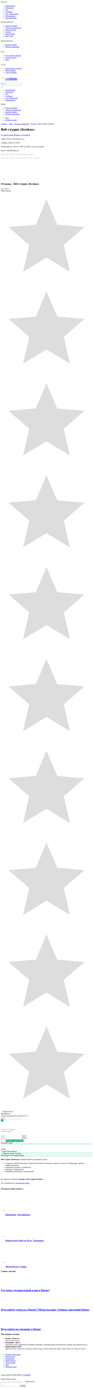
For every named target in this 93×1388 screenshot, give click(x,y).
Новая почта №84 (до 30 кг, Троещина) (24, 1240)
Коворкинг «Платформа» (18, 1214)
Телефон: (4, 143)
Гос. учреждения (11, 14)
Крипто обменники (13, 1354)
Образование (10, 16)
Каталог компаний (22, 124)
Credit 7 (8, 32)
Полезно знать (11, 58)
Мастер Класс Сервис (16, 1266)
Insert (23, 1386)
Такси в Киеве (11, 72)
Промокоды (10, 1359)
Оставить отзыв (7, 135)
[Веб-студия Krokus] (19, 179)
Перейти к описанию (22, 135)
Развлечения (10, 6)
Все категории (11, 18)
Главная (4, 124)
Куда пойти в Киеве (13, 56)
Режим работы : (7, 147)
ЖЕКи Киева (10, 70)
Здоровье (8, 12)
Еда (6, 10)
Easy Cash (9, 36)
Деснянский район (22, 1183)
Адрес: (4, 139)
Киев (11, 124)
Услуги (33, 124)
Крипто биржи (11, 45)
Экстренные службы (13, 68)
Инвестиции (10, 1357)
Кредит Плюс (10, 30)
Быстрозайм (10, 34)
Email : (3, 150)
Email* (24, 1138)
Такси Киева (10, 1363)
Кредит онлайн (11, 26)
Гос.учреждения (11, 98)
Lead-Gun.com (30, 1381)
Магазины (9, 8)
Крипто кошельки (12, 47)
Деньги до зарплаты (13, 28)
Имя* (24, 1136)
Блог (7, 60)
